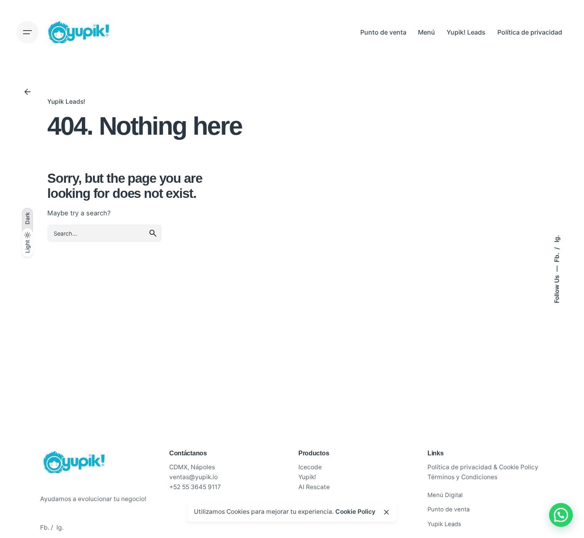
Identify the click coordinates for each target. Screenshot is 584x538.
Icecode (310, 467)
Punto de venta (448, 509)
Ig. (557, 238)
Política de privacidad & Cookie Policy (482, 467)
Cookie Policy (355, 511)
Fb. (557, 256)
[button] (561, 515)
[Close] (386, 512)
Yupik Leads (444, 524)
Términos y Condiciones (462, 477)
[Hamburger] (27, 32)
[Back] (27, 92)
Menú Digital (445, 495)
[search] (153, 233)
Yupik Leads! (66, 101)
